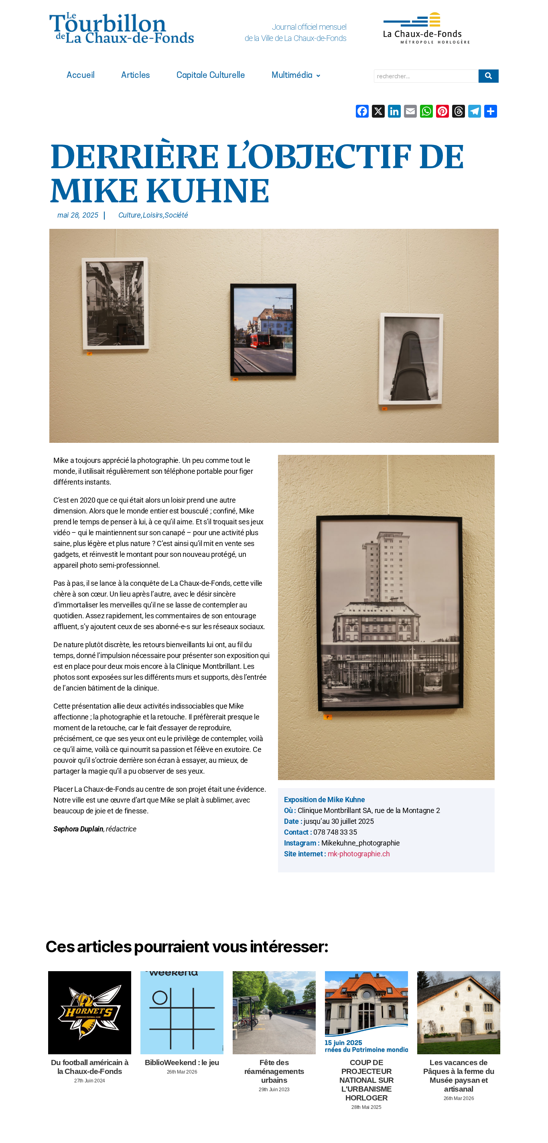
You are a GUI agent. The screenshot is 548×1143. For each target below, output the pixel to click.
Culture (130, 215)
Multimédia (292, 75)
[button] (295, 75)
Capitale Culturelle (211, 75)
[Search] (489, 76)
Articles (135, 75)
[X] (378, 112)
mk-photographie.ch (358, 854)
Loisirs (154, 215)
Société (176, 215)
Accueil (81, 75)
